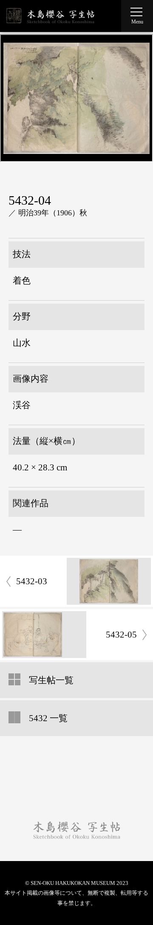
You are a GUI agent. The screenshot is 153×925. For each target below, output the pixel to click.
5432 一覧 (48, 718)
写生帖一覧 (51, 680)
